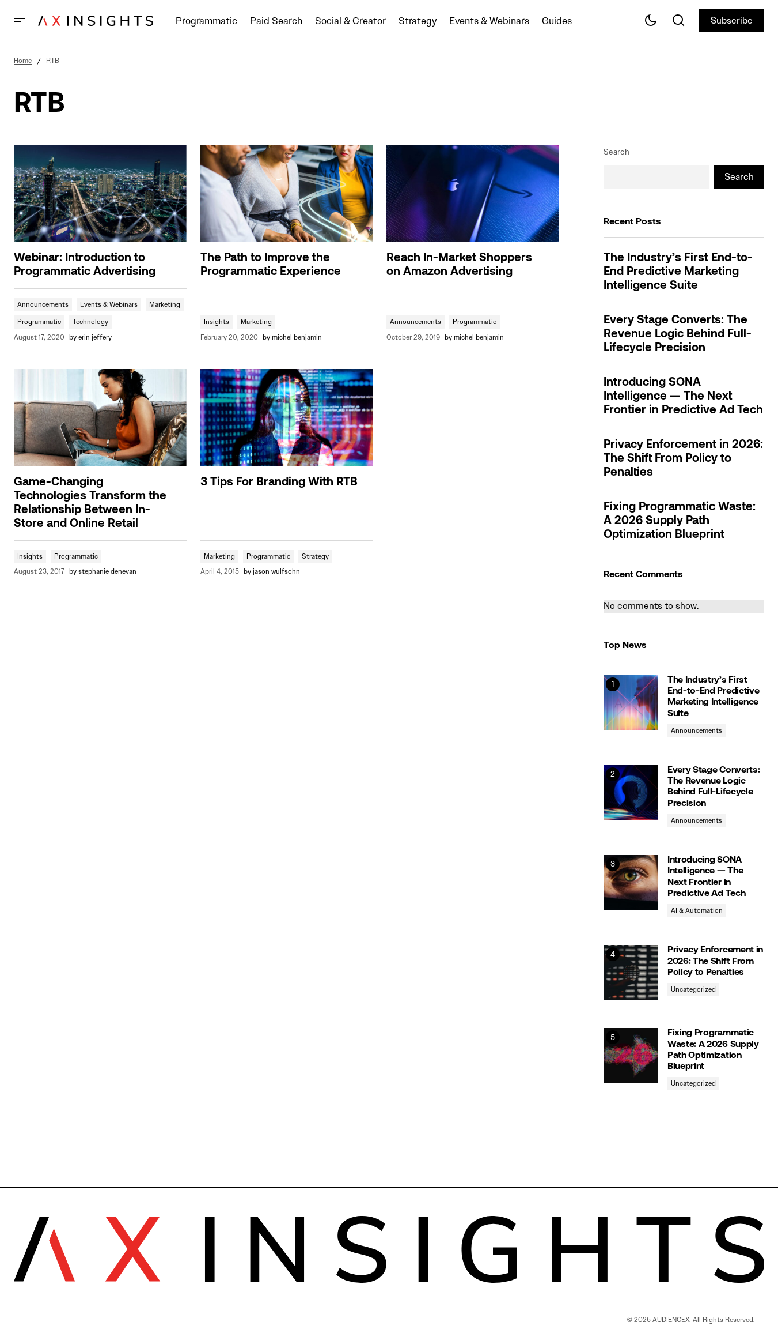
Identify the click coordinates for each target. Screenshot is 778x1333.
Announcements (43, 304)
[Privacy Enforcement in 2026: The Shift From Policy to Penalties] (631, 972)
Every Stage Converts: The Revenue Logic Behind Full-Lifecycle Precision (678, 334)
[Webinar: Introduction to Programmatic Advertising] (100, 193)
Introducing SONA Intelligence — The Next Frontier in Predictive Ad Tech (683, 397)
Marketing (164, 304)
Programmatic (39, 321)
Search (616, 152)
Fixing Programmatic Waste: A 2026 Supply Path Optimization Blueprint (680, 521)
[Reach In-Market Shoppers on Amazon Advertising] (472, 193)
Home (23, 60)
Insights (216, 321)
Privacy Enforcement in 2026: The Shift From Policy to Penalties (683, 459)
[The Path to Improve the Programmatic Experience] (286, 193)
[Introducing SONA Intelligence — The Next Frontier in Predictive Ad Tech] (631, 882)
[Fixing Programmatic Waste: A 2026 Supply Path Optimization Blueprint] (631, 1055)
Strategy (315, 556)
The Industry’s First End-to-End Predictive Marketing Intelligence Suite (678, 272)
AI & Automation (697, 910)
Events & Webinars (109, 304)
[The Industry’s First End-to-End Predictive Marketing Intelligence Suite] (631, 702)
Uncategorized (693, 989)
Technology (90, 321)
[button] (19, 21)
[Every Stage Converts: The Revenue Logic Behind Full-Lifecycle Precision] (631, 792)
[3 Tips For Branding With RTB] (286, 417)
